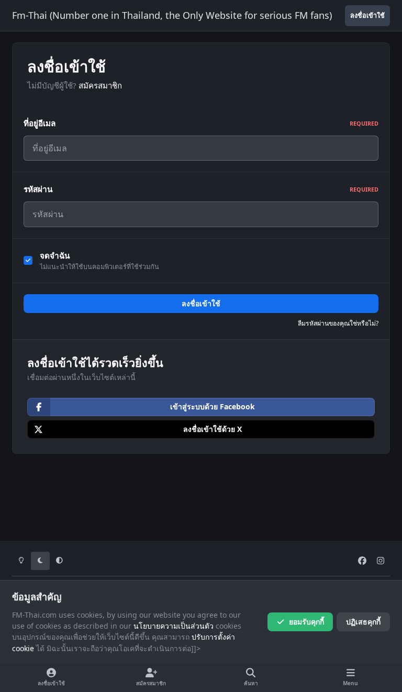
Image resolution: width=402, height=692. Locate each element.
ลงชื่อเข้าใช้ (201, 303)
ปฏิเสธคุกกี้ (363, 622)
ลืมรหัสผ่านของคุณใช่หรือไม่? (338, 323)
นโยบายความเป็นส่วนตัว (173, 626)
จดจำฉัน (55, 255)
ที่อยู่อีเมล (201, 123)
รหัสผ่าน (201, 189)
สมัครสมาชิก (100, 85)
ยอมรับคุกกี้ (306, 622)
